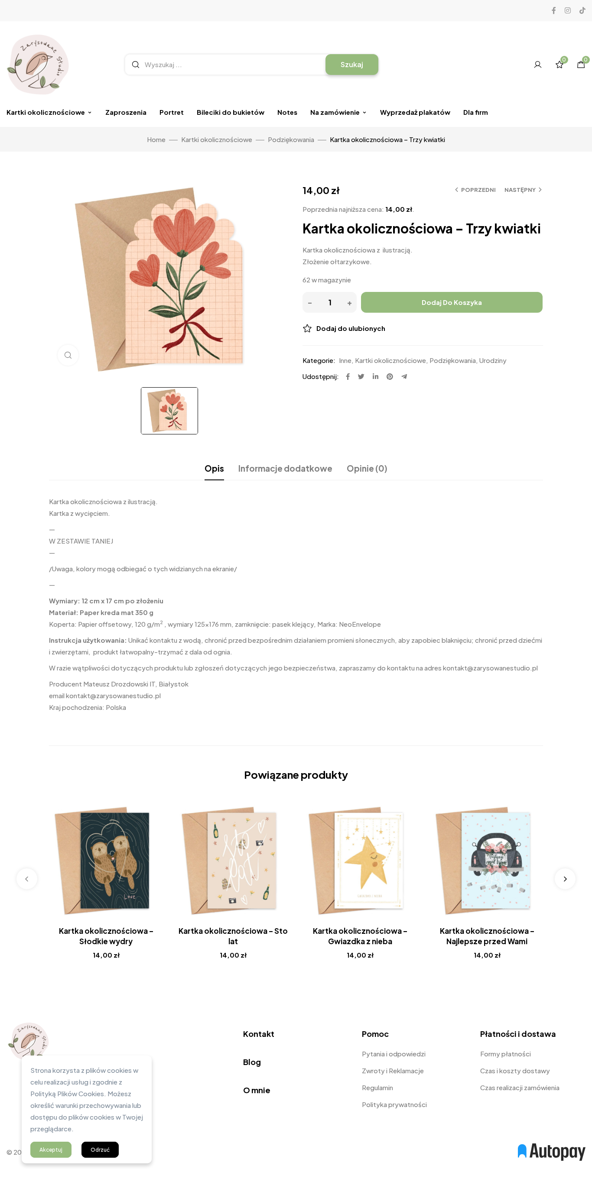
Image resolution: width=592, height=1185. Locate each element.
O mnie (256, 1090)
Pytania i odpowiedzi (394, 1053)
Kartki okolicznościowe (46, 112)
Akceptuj (50, 1149)
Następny (520, 189)
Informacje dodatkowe (285, 468)
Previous (26, 878)
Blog (252, 1062)
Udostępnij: (321, 376)
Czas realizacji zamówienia (519, 1087)
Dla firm (475, 112)
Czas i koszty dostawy (515, 1070)
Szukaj (352, 64)
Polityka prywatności (394, 1104)
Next (565, 878)
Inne (345, 360)
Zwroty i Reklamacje (393, 1070)
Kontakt (258, 1034)
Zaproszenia (125, 112)
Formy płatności (505, 1053)
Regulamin (377, 1087)
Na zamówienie (335, 112)
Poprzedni (478, 189)
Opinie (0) (367, 468)
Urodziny (493, 360)
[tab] (214, 468)
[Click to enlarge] (68, 355)
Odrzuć (100, 1149)
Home (156, 139)
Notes (287, 112)
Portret (171, 112)
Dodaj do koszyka (452, 302)
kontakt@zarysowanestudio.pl (113, 695)
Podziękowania (291, 139)
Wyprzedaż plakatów (415, 112)
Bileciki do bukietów (230, 112)
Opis (214, 468)
